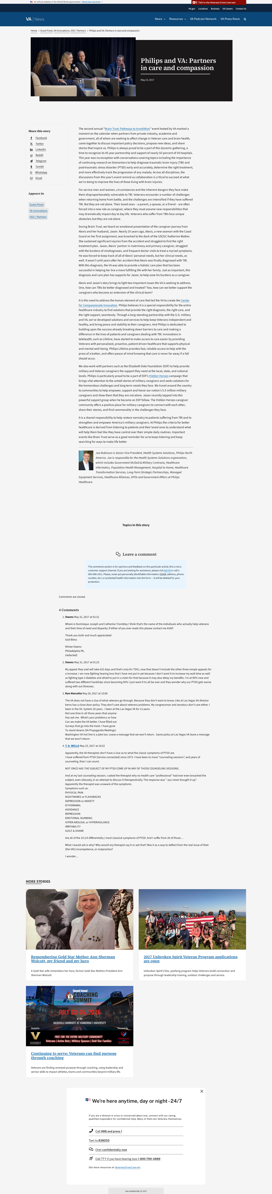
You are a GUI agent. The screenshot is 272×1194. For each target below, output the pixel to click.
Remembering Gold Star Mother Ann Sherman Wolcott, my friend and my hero (73, 958)
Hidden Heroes (158, 376)
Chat (111, 1149)
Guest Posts (37, 205)
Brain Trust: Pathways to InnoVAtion (127, 129)
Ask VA (167, 570)
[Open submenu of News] (163, 19)
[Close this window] (202, 1091)
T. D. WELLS (72, 746)
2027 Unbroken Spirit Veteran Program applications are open (191, 958)
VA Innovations (38, 211)
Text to (99, 1140)
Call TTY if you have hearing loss (127, 1158)
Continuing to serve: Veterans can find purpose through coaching (73, 1055)
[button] (245, 19)
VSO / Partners (38, 217)
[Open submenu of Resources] (184, 19)
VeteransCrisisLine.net (127, 1167)
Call (108, 1131)
